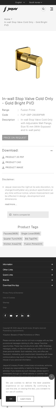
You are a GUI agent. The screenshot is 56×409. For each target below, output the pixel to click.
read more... (11, 204)
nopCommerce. (18, 330)
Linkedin (22, 315)
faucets (11, 233)
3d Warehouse (28, 315)
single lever (30, 233)
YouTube (11, 315)
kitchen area (12, 244)
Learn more (27, 398)
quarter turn (13, 238)
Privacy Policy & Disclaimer (13, 293)
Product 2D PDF (15, 157)
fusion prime (33, 244)
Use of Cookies (9, 298)
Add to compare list (21, 214)
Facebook (5, 315)
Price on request (15, 137)
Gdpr (5, 307)
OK (11, 399)
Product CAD (13, 162)
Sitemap (6, 302)
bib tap (31, 238)
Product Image (14, 167)
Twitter (16, 315)
